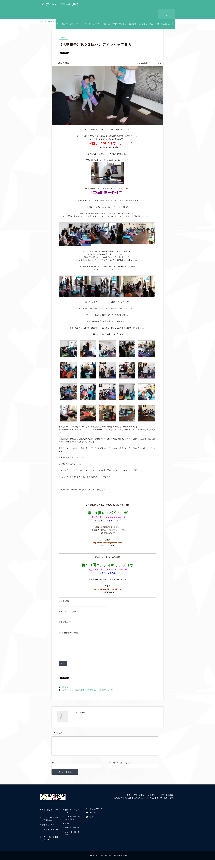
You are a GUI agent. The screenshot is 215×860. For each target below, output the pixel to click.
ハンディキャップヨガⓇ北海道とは (96, 24)
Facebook (92, 813)
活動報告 (64, 687)
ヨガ (87, 690)
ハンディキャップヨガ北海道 (72, 690)
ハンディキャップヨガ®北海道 (59, 4)
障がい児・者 (107, 690)
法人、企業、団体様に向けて (161, 24)
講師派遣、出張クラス (138, 24)
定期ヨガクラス (119, 24)
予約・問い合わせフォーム (67, 24)
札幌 (99, 690)
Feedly (91, 817)
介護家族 (93, 690)
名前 (53, 763)
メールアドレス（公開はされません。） (121, 763)
